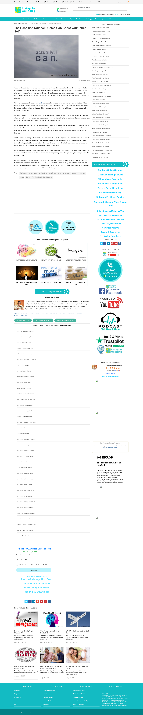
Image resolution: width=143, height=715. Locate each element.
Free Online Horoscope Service (25, 507)
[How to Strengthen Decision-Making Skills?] (26, 662)
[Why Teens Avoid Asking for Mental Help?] (52, 627)
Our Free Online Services (36, 583)
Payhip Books (70, 313)
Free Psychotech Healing (24, 371)
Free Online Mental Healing (24, 382)
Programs (17, 694)
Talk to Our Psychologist (24, 388)
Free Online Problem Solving (25, 479)
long (59, 173)
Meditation (79, 19)
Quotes (104, 19)
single (28, 177)
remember (81, 173)
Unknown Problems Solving (110, 197)
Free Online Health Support (24, 462)
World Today (57, 1)
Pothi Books (62, 313)
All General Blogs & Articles (25, 23)
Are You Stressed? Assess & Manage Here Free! (36, 578)
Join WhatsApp (63, 8)
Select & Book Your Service (24, 536)
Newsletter (17, 690)
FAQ (15, 704)
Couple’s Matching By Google (110, 215)
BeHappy (89, 19)
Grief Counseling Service (110, 175)
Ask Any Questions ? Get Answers (26, 524)
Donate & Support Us (110, 232)
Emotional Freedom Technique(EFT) (27, 394)
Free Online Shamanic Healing (25, 450)
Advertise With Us (110, 228)
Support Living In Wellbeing (80, 701)
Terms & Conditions (78, 704)
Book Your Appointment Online (25, 331)
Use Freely (74, 1)
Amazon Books (25, 313)
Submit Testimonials (49, 701)
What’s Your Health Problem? (25, 467)
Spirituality (66, 1)
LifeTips (70, 19)
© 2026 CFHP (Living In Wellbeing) (22, 712)
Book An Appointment (36, 587)
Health (55, 19)
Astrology (46, 694)
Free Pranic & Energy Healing (25, 411)
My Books (16, 313)
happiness (52, 173)
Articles (111, 19)
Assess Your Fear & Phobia (24, 416)
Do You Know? (29, 1)
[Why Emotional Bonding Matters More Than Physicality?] (52, 662)
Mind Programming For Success (26, 399)
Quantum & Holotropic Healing (25, 376)
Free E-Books (23, 315)
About (16, 701)
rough (22, 177)
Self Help (37, 19)
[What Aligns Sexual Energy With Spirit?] (78, 662)
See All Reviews (110, 374)
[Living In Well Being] (25, 11)
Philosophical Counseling (110, 179)
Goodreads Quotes (123, 451)
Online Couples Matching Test (110, 211)
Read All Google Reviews (110, 376)
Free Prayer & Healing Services (25, 456)
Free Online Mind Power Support (26, 490)
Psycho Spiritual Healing (23, 365)
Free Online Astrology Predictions (26, 501)
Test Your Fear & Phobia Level (110, 219)
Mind (96, 19)
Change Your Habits (65, 320)
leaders (41, 103)
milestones (66, 173)
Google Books (35, 313)
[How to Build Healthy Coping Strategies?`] (26, 627)
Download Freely (48, 697)
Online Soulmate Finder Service (26, 513)
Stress (62, 19)
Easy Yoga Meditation (23, 433)
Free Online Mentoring (110, 192)
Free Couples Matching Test (24, 405)
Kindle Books (44, 313)
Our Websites (39, 1)
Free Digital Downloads (37, 591)
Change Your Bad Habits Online (25, 348)
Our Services (48, 1)
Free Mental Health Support (24, 484)
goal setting (43, 173)
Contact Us (97, 1)
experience (33, 173)
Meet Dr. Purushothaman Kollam (26, 530)
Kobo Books (53, 313)
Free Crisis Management (110, 183)
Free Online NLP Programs (24, 496)
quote (74, 173)
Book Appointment (43, 320)
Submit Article (23, 320)
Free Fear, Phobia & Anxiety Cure (26, 422)
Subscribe (34, 570)
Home (15, 1)
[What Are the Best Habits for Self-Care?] (78, 627)
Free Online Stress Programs (25, 428)
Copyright (46, 704)
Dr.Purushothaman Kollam (110, 447)
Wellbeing (46, 19)
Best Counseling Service (24, 342)
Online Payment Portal (110, 224)
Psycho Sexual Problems (110, 188)
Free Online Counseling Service (25, 337)
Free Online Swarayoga (23, 445)
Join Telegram (63, 11)
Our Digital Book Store (79, 690)
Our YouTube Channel (79, 694)
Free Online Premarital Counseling (26, 359)
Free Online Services (49, 690)
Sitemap (73, 712)
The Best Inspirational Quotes (42, 177)
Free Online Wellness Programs (26, 473)
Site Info (21, 1)
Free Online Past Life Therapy (25, 519)
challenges (23, 173)
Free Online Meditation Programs (26, 439)
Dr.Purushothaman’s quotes (110, 443)
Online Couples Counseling (24, 354)
